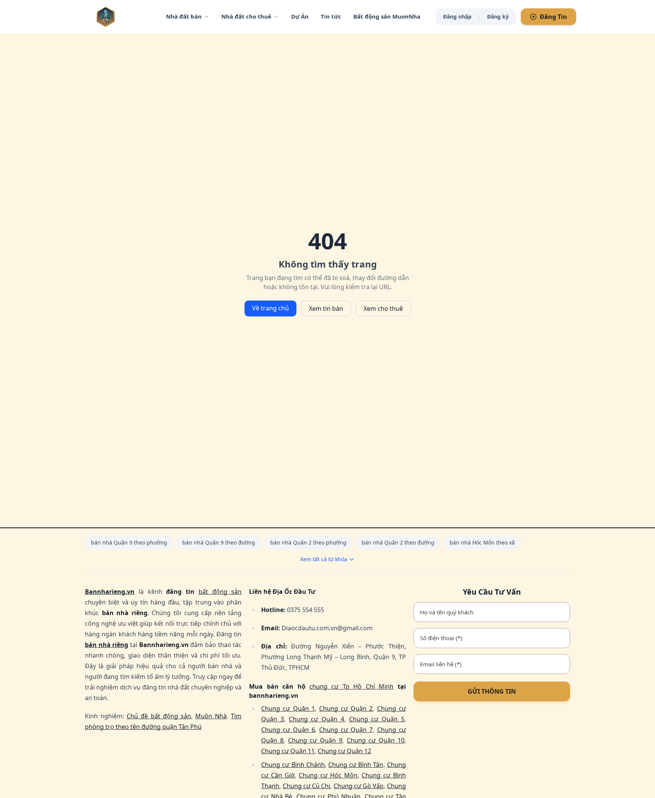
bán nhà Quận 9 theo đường (218, 542)
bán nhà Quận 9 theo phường (129, 542)
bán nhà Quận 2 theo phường (308, 542)
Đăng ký (498, 16)
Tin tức (331, 16)
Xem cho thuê (383, 308)
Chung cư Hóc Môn (328, 775)
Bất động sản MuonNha (386, 16)
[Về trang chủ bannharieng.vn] (121, 16)
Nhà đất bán (184, 16)
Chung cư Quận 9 (315, 740)
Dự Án (300, 16)
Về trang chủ (270, 308)
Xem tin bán (326, 308)
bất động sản (220, 591)
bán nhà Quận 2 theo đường (398, 542)
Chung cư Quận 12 (344, 751)
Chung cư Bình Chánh (293, 764)
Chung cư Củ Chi (307, 786)
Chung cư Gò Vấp (359, 786)
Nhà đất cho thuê (246, 16)
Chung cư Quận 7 (346, 730)
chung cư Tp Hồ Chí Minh (351, 686)
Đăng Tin (553, 17)
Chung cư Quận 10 (375, 740)
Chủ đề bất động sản (159, 716)
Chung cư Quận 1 (288, 708)
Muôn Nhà (211, 716)
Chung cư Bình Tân (356, 764)
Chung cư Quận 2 (346, 708)
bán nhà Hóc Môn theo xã (482, 542)
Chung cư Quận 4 (316, 719)
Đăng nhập (457, 16)
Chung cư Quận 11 (288, 751)
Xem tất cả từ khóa (323, 559)
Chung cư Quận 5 (376, 719)
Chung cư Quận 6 (288, 730)
